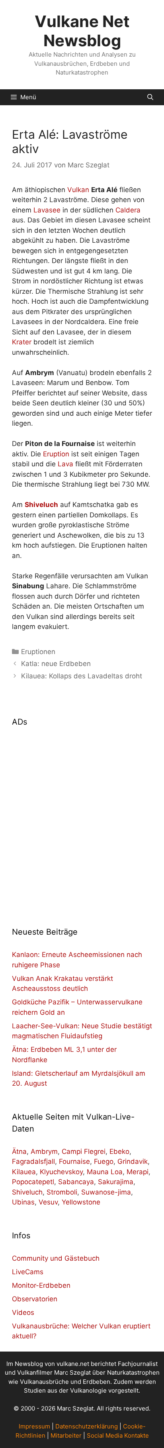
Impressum (34, 1426)
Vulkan (78, 190)
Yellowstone (81, 1202)
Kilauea (24, 1172)
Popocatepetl (33, 1182)
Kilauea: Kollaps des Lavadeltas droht (81, 676)
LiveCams (27, 1272)
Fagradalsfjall (33, 1161)
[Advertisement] (82, 822)
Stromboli (62, 1192)
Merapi (137, 1172)
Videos (23, 1312)
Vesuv (48, 1202)
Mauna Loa (105, 1172)
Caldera (128, 210)
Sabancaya (76, 1182)
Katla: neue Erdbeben (56, 664)
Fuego (103, 1161)
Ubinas (23, 1202)
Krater (21, 342)
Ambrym (44, 1151)
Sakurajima (115, 1182)
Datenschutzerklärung (86, 1426)
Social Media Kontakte (118, 1435)
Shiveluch (27, 1192)
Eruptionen (38, 652)
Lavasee (47, 210)
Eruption (56, 454)
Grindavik (132, 1161)
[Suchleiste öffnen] (150, 97)
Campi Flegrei (83, 1151)
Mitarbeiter (66, 1435)
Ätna (19, 1151)
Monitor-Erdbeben (41, 1285)
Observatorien (34, 1299)
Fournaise (74, 1161)
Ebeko (119, 1151)
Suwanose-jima (106, 1192)
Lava (65, 464)
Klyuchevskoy (61, 1172)
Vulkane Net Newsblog (82, 31)
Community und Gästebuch (56, 1258)
